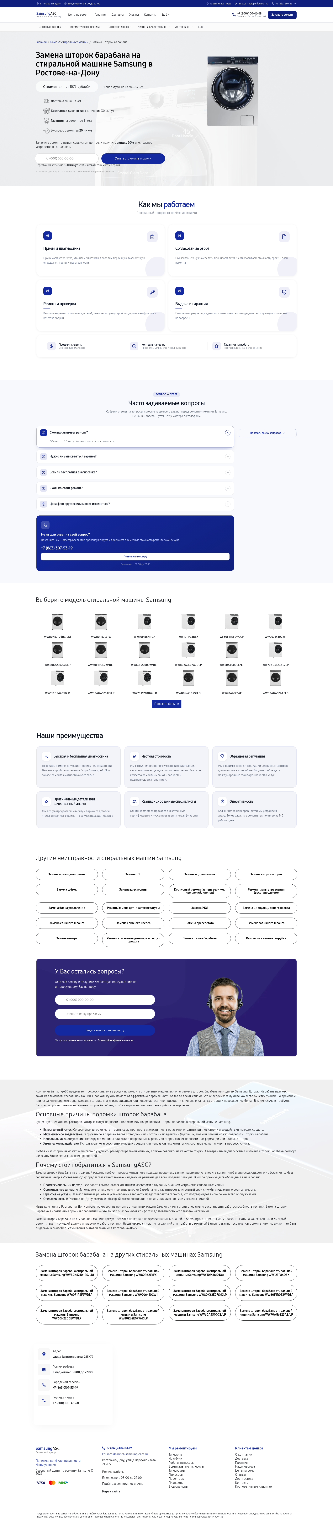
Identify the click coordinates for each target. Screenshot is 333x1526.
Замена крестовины (133, 889)
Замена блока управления (67, 908)
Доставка (118, 14)
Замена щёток (67, 889)
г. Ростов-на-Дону (50, 4)
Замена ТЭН (133, 874)
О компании (243, 1454)
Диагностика (244, 1478)
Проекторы (176, 1478)
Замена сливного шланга (66, 923)
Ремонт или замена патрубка (266, 938)
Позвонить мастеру (135, 556)
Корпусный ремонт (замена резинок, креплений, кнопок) (199, 891)
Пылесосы (176, 1474)
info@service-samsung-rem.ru (127, 1454)
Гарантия (100, 14)
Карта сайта (111, 1491)
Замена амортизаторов (266, 874)
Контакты (150, 14)
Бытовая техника (118, 27)
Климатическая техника (85, 27)
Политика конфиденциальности (58, 1461)
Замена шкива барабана (200, 938)
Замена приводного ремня (67, 874)
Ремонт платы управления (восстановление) (266, 891)
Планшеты (176, 1483)
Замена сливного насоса (133, 923)
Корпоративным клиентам (253, 1486)
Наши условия (46, 1465)
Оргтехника (182, 27)
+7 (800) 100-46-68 (66, 1403)
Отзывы (134, 14)
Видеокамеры (178, 1486)
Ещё (164, 14)
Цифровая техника (50, 27)
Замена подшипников (199, 874)
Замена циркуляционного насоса (266, 908)
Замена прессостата (200, 923)
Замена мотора (66, 938)
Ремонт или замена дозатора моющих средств (133, 939)
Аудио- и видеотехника (152, 27)
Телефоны (175, 1454)
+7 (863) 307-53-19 (286, 4)
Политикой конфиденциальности (96, 171)
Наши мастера (245, 1466)
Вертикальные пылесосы (186, 1466)
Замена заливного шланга (266, 923)
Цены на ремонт (78, 14)
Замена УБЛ (199, 908)
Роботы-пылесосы (181, 1462)
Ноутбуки (175, 1458)
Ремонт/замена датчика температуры (133, 908)
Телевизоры (177, 1470)
